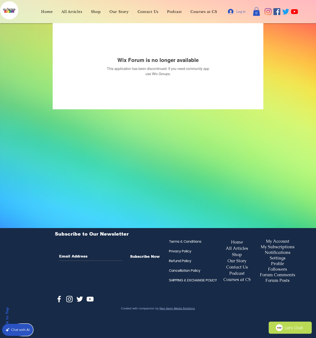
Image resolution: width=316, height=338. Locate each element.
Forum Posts (277, 280)
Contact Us (237, 267)
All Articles (237, 248)
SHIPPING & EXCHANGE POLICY (179, 280)
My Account (277, 241)
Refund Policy (179, 260)
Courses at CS (237, 279)
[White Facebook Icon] (59, 299)
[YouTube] (294, 11)
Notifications (277, 252)
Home (237, 242)
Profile (277, 263)
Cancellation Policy (179, 270)
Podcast (237, 273)
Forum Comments (277, 275)
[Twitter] (285, 11)
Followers (277, 269)
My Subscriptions (278, 247)
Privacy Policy (179, 251)
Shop (237, 254)
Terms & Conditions (179, 241)
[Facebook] (276, 11)
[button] (256, 11)
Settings (277, 258)
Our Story (236, 261)
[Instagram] (268, 11)
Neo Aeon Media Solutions (177, 308)
